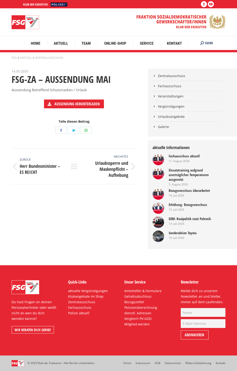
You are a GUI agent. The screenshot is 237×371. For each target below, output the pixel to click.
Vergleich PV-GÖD (138, 318)
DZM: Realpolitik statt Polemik (190, 218)
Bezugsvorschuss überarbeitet (189, 190)
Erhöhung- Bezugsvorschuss (188, 204)
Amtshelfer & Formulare (143, 291)
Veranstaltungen (171, 96)
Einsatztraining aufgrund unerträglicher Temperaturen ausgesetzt (189, 175)
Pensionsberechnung (140, 307)
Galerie (163, 127)
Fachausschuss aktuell (184, 156)
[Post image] (158, 159)
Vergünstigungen (171, 106)
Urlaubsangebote (171, 116)
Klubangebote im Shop (85, 296)
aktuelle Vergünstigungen (88, 291)
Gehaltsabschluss (138, 296)
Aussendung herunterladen (76, 103)
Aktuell (26, 58)
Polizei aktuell (78, 313)
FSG (14, 58)
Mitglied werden (137, 324)
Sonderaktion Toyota (182, 233)
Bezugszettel (134, 302)
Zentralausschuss (49, 58)
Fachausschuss (169, 86)
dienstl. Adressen (137, 313)
